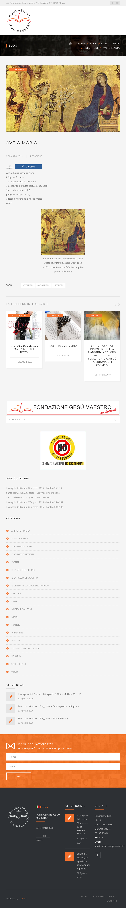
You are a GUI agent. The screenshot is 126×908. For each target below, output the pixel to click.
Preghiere (91, 48)
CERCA (115, 420)
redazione (36, 156)
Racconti (16, 640)
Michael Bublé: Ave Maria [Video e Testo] (24, 349)
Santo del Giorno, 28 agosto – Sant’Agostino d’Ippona (33, 492)
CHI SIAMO (41, 838)
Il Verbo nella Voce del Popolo (30, 585)
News (14, 616)
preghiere (58, 285)
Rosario (16, 656)
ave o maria (43, 285)
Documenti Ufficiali (23, 554)
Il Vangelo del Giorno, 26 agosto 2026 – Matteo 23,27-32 (34, 506)
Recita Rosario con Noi (25, 648)
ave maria (28, 285)
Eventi (15, 562)
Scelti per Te (110, 43)
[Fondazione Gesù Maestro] (19, 20)
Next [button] (119, 304)
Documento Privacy (105, 896)
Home (82, 43)
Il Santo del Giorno (23, 569)
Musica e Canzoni (21, 609)
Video (14, 671)
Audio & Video (19, 315)
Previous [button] (115, 304)
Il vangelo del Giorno (24, 577)
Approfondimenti (21, 530)
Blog (93, 43)
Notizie (15, 624)
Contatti (112, 901)
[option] (24, 339)
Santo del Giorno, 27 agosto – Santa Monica (28, 497)
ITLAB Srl (23, 898)
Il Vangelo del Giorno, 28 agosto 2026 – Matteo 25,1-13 (34, 488)
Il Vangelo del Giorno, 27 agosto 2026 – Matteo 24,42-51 (34, 502)
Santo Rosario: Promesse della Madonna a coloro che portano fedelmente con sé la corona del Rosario (102, 355)
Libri (14, 601)
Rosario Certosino (63, 345)
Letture (55, 315)
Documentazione (21, 546)
